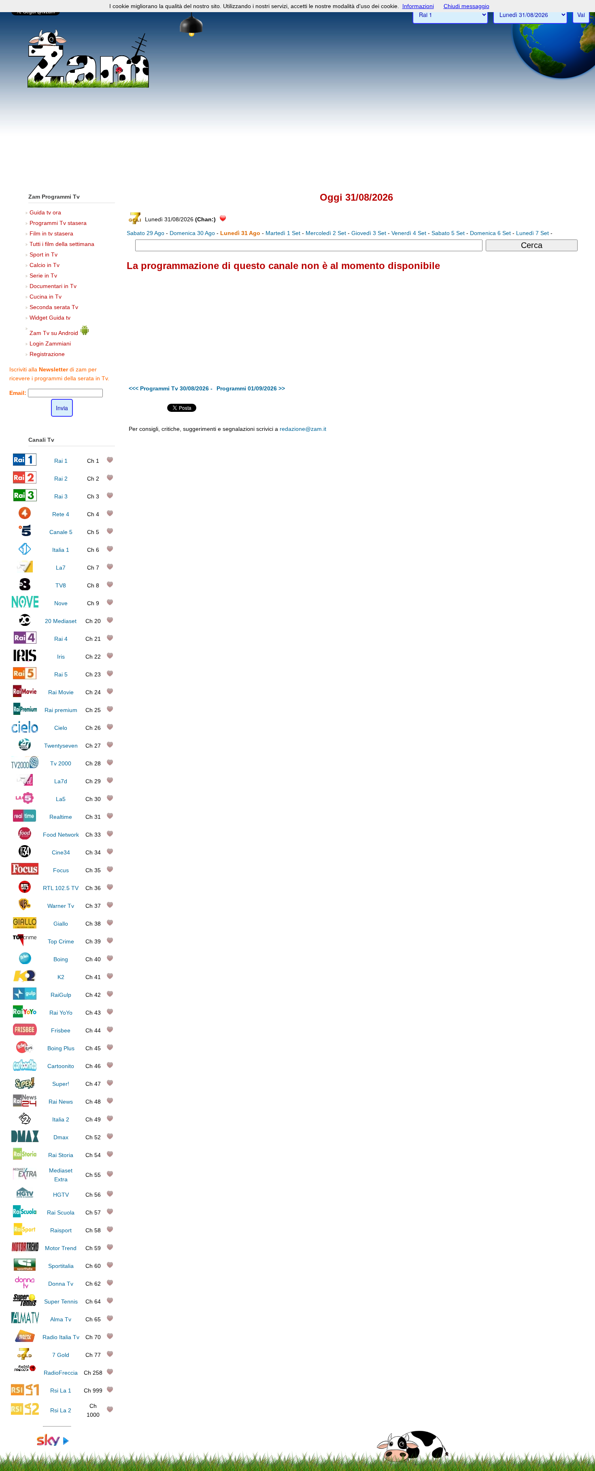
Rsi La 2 (60, 1410)
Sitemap (441, 490)
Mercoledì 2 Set (326, 233)
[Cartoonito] (24, 1069)
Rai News (61, 1101)
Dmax (60, 1137)
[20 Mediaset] (25, 624)
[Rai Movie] (24, 695)
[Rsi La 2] (25, 1413)
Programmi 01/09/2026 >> (251, 388)
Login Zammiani (50, 343)
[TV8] (24, 588)
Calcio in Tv (45, 265)
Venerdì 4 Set (408, 233)
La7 (61, 567)
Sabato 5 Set (448, 233)
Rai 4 (61, 639)
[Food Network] (25, 837)
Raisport (61, 1230)
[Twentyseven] (25, 748)
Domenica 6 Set (490, 233)
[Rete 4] (25, 517)
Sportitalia (61, 1266)
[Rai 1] (24, 463)
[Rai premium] (25, 713)
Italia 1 (60, 550)
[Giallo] (25, 926)
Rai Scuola (60, 1212)
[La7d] (25, 784)
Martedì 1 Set (283, 233)
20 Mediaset (60, 621)
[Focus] (24, 873)
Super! (60, 1084)
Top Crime (61, 941)
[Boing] (25, 962)
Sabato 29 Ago (145, 233)
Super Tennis (61, 1301)
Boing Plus (60, 1048)
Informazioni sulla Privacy (483, 490)
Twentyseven (61, 745)
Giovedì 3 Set (368, 233)
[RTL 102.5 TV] (25, 891)
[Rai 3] (25, 499)
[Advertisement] (297, 126)
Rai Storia (60, 1155)
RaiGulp (61, 995)
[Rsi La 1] (25, 1393)
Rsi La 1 (60, 1390)
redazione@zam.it (303, 429)
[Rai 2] (24, 481)
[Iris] (24, 659)
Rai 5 (61, 674)
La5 (61, 799)
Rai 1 (61, 461)
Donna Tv (60, 1283)
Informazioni (418, 6)
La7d (60, 781)
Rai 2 (61, 478)
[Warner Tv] (25, 908)
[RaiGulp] (24, 997)
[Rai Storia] (24, 1158)
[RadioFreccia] (25, 1375)
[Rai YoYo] (24, 1015)
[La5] (24, 802)
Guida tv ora (45, 212)
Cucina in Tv (46, 296)
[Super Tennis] (24, 1304)
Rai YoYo (60, 1012)
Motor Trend (60, 1248)
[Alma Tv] (25, 1322)
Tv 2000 (60, 763)
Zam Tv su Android (55, 333)
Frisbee (60, 1030)
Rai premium (61, 710)
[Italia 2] (25, 1122)
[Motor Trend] (24, 1251)
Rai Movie (61, 692)
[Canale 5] (25, 535)
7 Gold (60, 1355)
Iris (61, 656)
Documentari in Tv (53, 286)
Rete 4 (60, 514)
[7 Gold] (24, 1357)
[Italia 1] (25, 552)
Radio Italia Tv (60, 1337)
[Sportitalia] (25, 1268)
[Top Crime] (25, 944)
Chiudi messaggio (466, 6)
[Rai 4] (24, 641)
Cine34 (61, 852)
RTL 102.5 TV (61, 888)
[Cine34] (24, 855)
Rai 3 (61, 496)
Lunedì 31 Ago (240, 233)
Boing (60, 959)
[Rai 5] (24, 677)
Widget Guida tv (50, 317)
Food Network (61, 834)
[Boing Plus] (25, 1051)
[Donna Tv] (24, 1286)
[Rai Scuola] (24, 1215)
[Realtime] (24, 819)
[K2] (24, 980)
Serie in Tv (43, 275)
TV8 (60, 585)
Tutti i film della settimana (62, 244)
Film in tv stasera (51, 233)
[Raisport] (25, 1233)
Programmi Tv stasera (58, 223)
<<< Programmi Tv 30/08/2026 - (170, 388)
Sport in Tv (43, 254)
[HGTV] (24, 1197)
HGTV (61, 1194)
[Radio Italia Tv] (25, 1340)
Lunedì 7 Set (532, 233)
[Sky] (57, 1444)
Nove (61, 603)
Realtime (60, 817)
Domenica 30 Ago (192, 233)
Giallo (60, 923)
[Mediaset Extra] (24, 1177)
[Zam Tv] (88, 87)
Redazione (416, 490)
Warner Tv (60, 906)
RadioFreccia (61, 1372)
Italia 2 (60, 1119)
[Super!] (24, 1086)
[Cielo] (24, 730)
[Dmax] (25, 1140)
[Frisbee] (25, 1033)
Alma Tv (60, 1319)
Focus (61, 870)
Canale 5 (60, 532)
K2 (60, 977)
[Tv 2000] (24, 766)
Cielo (60, 728)
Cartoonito (60, 1066)
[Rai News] (24, 1104)
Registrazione (47, 354)
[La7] (25, 570)
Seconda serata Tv (54, 307)
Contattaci (389, 490)
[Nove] (24, 606)
